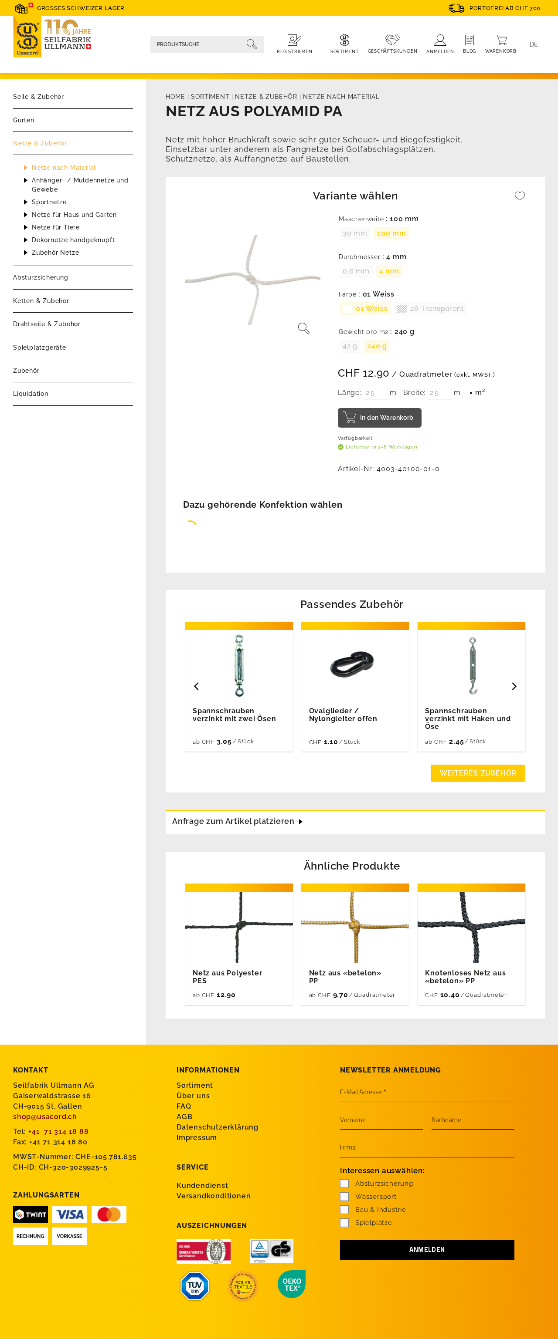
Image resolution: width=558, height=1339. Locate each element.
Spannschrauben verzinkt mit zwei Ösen (234, 715)
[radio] (355, 233)
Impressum (197, 1137)
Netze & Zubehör (40, 143)
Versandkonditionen (214, 1196)
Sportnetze (49, 202)
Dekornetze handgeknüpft (73, 239)
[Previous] (197, 686)
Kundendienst (202, 1185)
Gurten (23, 120)
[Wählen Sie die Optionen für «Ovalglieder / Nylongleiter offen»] (379, 740)
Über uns (193, 1096)
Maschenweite (361, 219)
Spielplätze (373, 1223)
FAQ (184, 1106)
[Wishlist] (520, 200)
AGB (184, 1117)
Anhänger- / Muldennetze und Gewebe (80, 185)
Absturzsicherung (40, 277)
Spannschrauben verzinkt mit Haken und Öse (468, 719)
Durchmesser (360, 257)
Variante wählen (355, 195)
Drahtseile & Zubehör (47, 323)
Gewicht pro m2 (363, 332)
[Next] (513, 686)
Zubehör (26, 370)
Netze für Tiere (56, 227)
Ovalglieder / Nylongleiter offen (343, 715)
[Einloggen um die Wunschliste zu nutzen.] (520, 200)
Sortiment (210, 96)
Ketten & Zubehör (41, 300)
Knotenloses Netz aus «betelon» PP (465, 977)
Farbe (348, 294)
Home (175, 96)
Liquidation (30, 393)
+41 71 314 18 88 (58, 1131)
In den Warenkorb (387, 417)
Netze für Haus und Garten (74, 214)
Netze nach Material (64, 167)
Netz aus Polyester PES (227, 977)
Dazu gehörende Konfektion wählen (263, 504)
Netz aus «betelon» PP (345, 977)
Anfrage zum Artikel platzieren (233, 821)
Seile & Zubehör (38, 96)
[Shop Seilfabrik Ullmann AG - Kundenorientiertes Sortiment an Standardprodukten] (56, 38)
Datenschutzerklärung (218, 1127)
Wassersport (376, 1197)
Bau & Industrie (380, 1210)
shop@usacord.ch (45, 1117)
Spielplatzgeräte (39, 347)
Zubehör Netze (55, 252)
